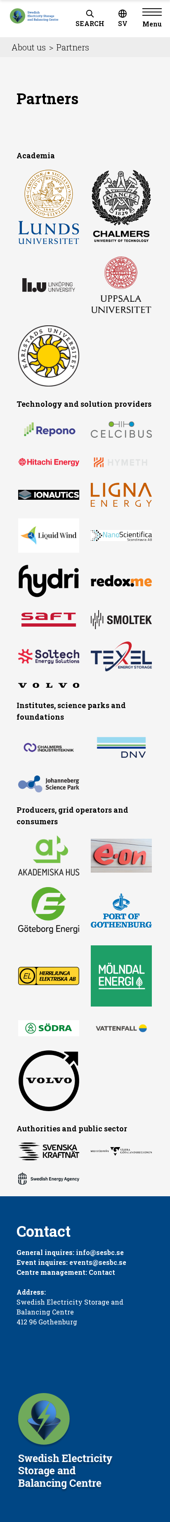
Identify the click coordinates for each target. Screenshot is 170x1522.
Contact (102, 1272)
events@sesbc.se (97, 1262)
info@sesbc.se (100, 1252)
